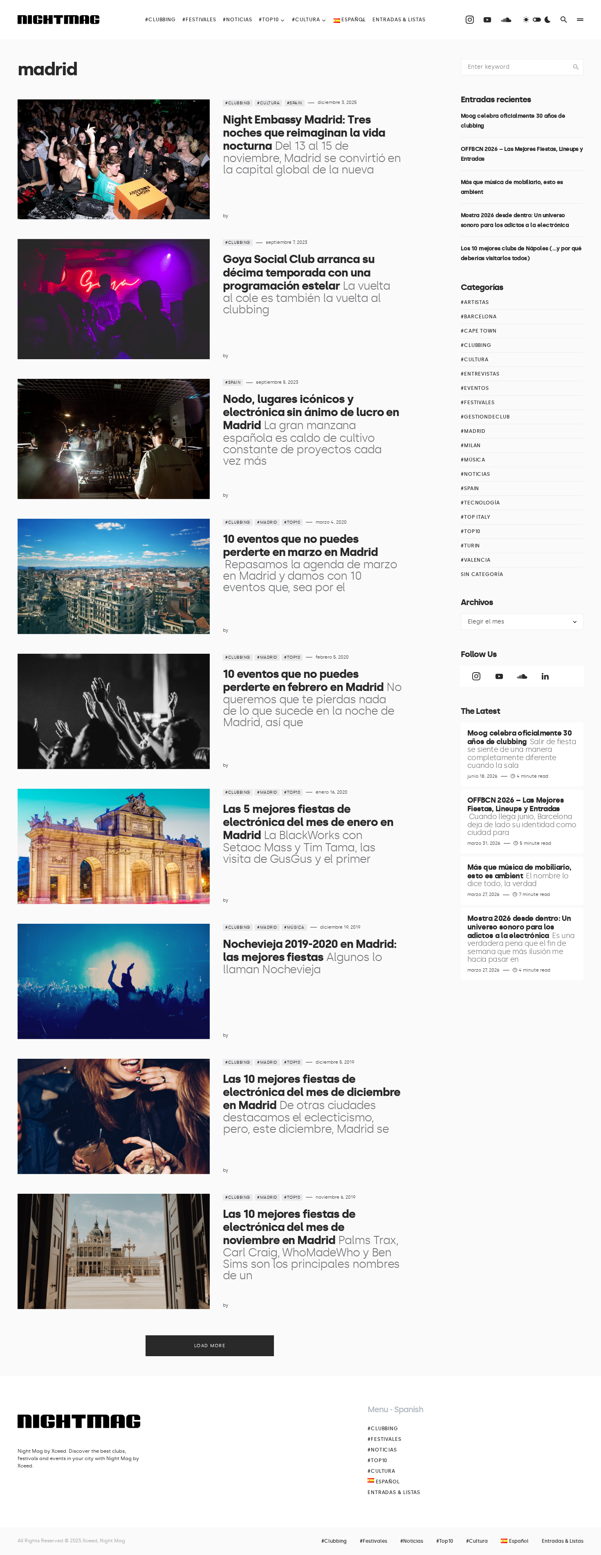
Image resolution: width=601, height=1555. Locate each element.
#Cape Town (479, 331)
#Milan (471, 445)
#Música (294, 927)
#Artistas (475, 302)
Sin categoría (482, 574)
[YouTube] (487, 20)
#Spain (294, 103)
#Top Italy (476, 517)
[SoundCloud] (506, 20)
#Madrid (267, 522)
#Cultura (268, 103)
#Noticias (475, 474)
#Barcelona (479, 317)
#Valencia (476, 560)
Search (576, 67)
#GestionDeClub (485, 417)
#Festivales (478, 402)
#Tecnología (480, 503)
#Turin (470, 546)
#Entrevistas (480, 374)
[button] (537, 19)
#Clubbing (237, 103)
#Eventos (475, 388)
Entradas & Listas (394, 1492)
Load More (209, 1345)
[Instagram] (470, 20)
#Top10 (292, 522)
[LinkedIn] (545, 676)
